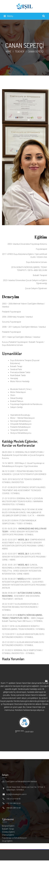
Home (8, 51)
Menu (10, 16)
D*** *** (19, 731)
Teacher (19, 51)
